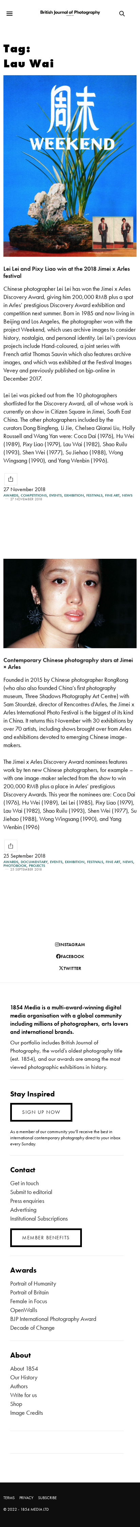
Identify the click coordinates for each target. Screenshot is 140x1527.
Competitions (34, 495)
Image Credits (26, 1412)
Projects (37, 866)
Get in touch (24, 1183)
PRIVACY (26, 1497)
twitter (72, 968)
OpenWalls (23, 1310)
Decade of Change (32, 1327)
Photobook (15, 866)
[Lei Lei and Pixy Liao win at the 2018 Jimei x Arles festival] (70, 166)
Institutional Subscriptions (39, 1218)
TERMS (9, 1497)
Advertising (23, 1209)
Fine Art (112, 495)
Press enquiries (27, 1201)
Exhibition (74, 495)
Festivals (94, 495)
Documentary (34, 862)
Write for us (23, 1395)
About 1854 (24, 1368)
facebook (72, 956)
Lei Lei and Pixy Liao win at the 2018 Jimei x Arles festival (66, 272)
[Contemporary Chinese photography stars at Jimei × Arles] (70, 603)
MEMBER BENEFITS (46, 1237)
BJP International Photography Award (53, 1319)
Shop (16, 1404)
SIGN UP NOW (41, 1112)
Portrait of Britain (29, 1292)
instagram (72, 944)
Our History (23, 1377)
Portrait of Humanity (33, 1283)
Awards (10, 495)
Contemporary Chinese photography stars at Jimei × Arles (68, 663)
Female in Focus (28, 1301)
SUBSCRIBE (47, 1497)
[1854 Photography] (70, 13)
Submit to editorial (31, 1192)
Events (55, 495)
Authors (19, 1386)
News (127, 495)
